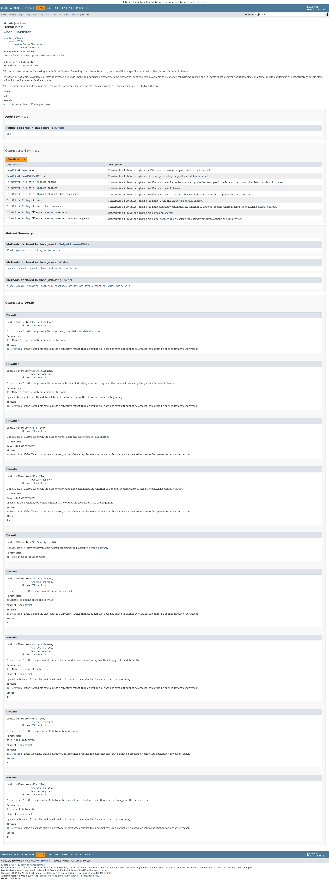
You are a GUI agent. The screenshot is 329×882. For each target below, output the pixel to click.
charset (144, 71)
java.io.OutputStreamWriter (30, 44)
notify (72, 286)
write (37, 250)
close (43, 268)
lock (9, 134)
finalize (32, 286)
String (26, 200)
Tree (56, 8)
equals (20, 286)
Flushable (23, 55)
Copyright (6, 873)
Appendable (38, 55)
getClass (46, 286)
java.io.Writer (17, 41)
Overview (6, 8)
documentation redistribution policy (80, 876)
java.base (20, 23)
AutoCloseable (55, 55)
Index (79, 8)
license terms (199, 2)
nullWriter (56, 268)
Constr (35, 15)
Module (18, 8)
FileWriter (13, 169)
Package (29, 8)
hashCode (60, 286)
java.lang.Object (13, 38)
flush (10, 250)
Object (67, 280)
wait (111, 286)
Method (45, 15)
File (24, 169)
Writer (59, 127)
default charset (180, 71)
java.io (19, 27)
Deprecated (67, 8)
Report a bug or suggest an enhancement (23, 865)
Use (49, 8)
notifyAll (85, 286)
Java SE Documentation (80, 867)
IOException (38, 325)
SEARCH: (249, 14)
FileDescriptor (31, 175)
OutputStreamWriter (26, 65)
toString (99, 286)
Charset (41, 188)
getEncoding (23, 250)
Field (26, 15)
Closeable (9, 55)
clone (10, 286)
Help (87, 8)
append (11, 268)
